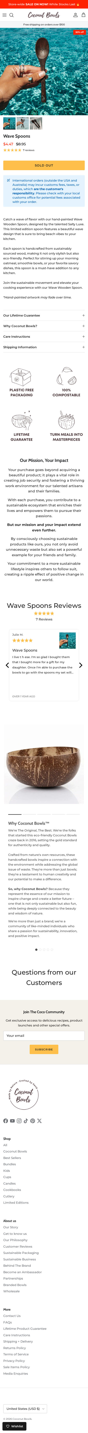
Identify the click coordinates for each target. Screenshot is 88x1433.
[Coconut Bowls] (44, 15)
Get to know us (15, 1234)
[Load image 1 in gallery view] (44, 71)
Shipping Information (20, 347)
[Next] (80, 665)
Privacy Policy (14, 1361)
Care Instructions (16, 336)
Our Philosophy (15, 1240)
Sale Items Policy (16, 1367)
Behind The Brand (17, 1266)
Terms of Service (16, 1354)
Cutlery (8, 1196)
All (5, 1145)
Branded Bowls (15, 1285)
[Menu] (4, 15)
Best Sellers (12, 1158)
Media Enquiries (15, 1373)
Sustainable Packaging (21, 1253)
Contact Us (12, 1316)
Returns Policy (14, 1348)
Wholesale (11, 1291)
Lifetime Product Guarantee (24, 1329)
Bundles (9, 1164)
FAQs (7, 1322)
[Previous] (7, 665)
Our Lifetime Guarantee (21, 315)
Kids (6, 1171)
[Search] (13, 15)
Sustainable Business (19, 1259)
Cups (7, 1177)
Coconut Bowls (15, 1151)
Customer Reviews (17, 1246)
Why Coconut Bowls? (20, 326)
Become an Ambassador (22, 1272)
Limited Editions (16, 1203)
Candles (9, 1183)
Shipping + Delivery (18, 1341)
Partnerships (13, 1278)
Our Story (10, 1227)
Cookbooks (12, 1190)
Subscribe (44, 1049)
